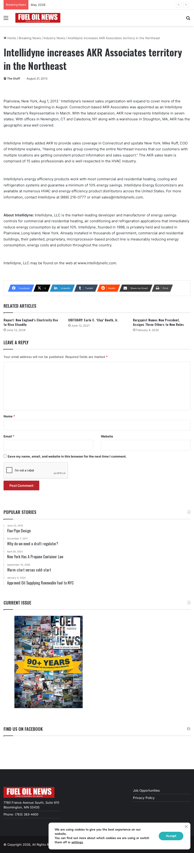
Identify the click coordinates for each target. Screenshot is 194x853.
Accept (171, 836)
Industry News (54, 38)
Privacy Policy (144, 798)
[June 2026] (48, 662)
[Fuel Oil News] (37, 18)
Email (9, 436)
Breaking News (30, 38)
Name (9, 416)
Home (11, 38)
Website (107, 436)
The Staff (13, 78)
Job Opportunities (146, 790)
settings (77, 842)
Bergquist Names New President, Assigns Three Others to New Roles (158, 322)
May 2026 (38, 5)
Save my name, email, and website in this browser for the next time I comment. (67, 456)
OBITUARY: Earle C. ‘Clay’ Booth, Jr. (93, 319)
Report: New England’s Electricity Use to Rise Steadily (31, 322)
